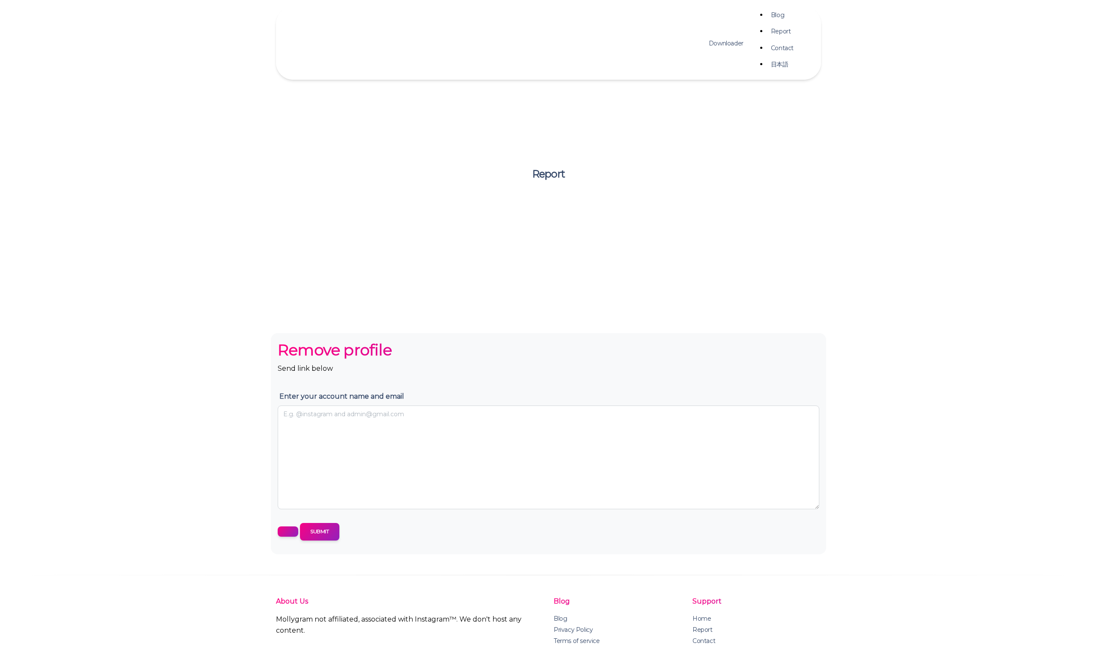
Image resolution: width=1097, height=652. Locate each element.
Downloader (726, 43)
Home (701, 618)
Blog (777, 15)
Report (781, 31)
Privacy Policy (573, 630)
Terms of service (577, 641)
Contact (782, 48)
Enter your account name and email (341, 396)
